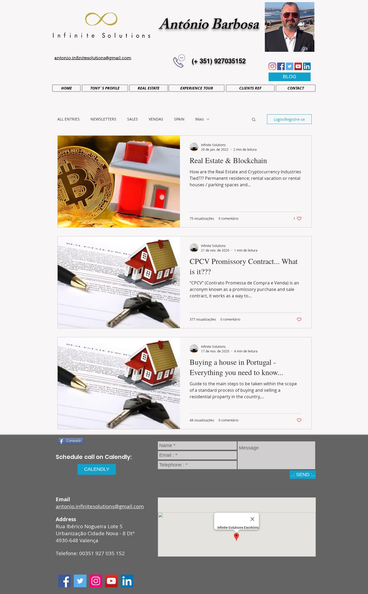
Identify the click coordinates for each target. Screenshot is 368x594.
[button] (253, 120)
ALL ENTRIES (68, 119)
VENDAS (156, 119)
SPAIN (179, 119)
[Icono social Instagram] (95, 581)
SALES (132, 119)
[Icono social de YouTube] (298, 66)
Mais (199, 119)
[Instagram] (272, 66)
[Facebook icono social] (281, 66)
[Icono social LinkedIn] (307, 66)
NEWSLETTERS (103, 119)
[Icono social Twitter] (289, 66)
